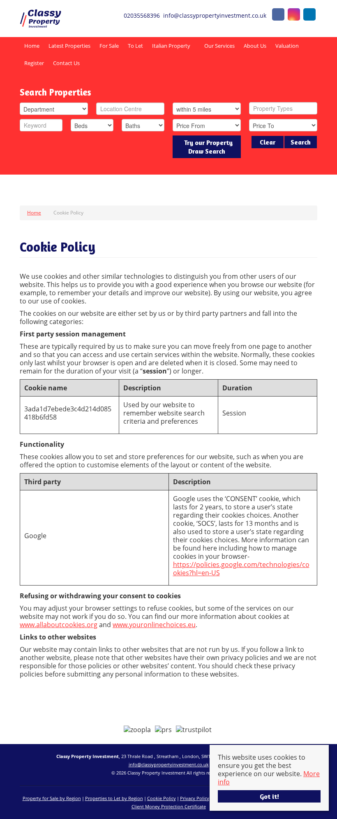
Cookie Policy (161, 798)
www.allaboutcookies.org (58, 624)
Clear (267, 142)
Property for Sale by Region (52, 798)
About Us (255, 45)
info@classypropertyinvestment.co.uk (169, 764)
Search (301, 142)
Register (34, 63)
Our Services (219, 45)
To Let (135, 45)
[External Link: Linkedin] (309, 15)
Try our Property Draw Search (207, 146)
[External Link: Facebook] (278, 15)
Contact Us (66, 63)
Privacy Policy (194, 798)
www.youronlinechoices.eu (154, 624)
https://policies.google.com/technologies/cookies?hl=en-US (241, 568)
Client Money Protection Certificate (169, 806)
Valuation (287, 45)
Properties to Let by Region (114, 798)
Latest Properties (69, 45)
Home (31, 45)
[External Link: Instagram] (294, 15)
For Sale (109, 45)
